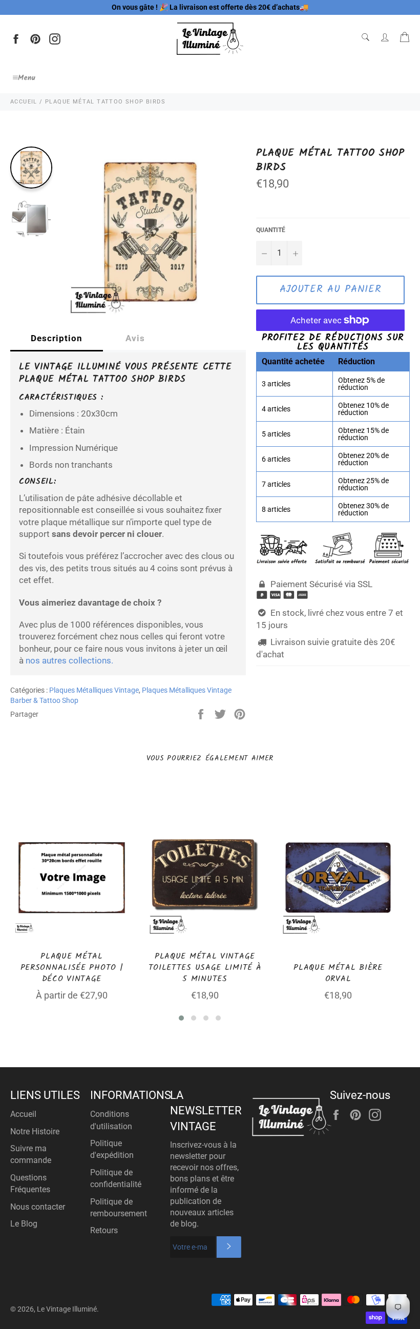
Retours (104, 1230)
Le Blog (23, 1224)
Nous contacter (37, 1207)
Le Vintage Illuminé (67, 1309)
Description (56, 338)
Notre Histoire (34, 1131)
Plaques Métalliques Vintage (94, 690)
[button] (181, 1018)
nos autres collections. (69, 660)
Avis (135, 338)
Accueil (23, 1114)
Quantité (270, 230)
